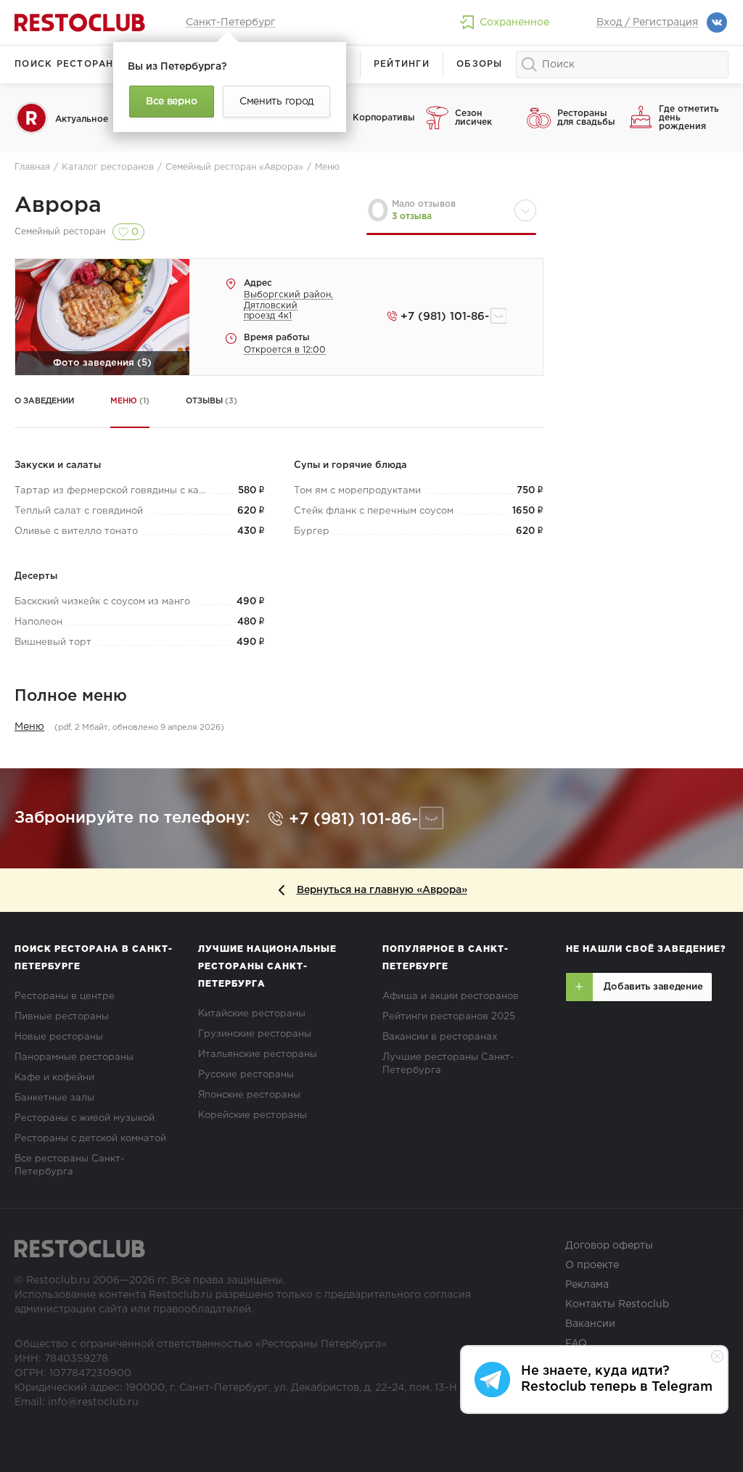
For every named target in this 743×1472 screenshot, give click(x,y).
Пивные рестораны (62, 1017)
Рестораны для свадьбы (586, 118)
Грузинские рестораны (254, 1034)
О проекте (592, 1265)
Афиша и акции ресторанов (450, 996)
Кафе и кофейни (54, 1078)
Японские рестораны (249, 1095)
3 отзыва (412, 217)
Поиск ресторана (68, 64)
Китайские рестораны (251, 1014)
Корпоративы (383, 118)
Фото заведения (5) (102, 363)
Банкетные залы (54, 1098)
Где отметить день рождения (689, 118)
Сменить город (276, 101)
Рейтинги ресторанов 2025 (448, 1017)
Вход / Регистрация (647, 22)
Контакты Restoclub (617, 1304)
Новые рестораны (59, 1037)
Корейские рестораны (252, 1115)
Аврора (58, 205)
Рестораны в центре (65, 996)
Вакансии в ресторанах (439, 1037)
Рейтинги (402, 64)
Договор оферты (609, 1245)
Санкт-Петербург (230, 22)
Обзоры (479, 64)
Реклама (587, 1284)
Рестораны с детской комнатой (90, 1139)
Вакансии (590, 1324)
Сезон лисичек (473, 118)
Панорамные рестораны (74, 1057)
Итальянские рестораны (257, 1054)
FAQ (576, 1343)
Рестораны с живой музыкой (85, 1118)
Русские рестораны (246, 1075)
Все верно (171, 101)
